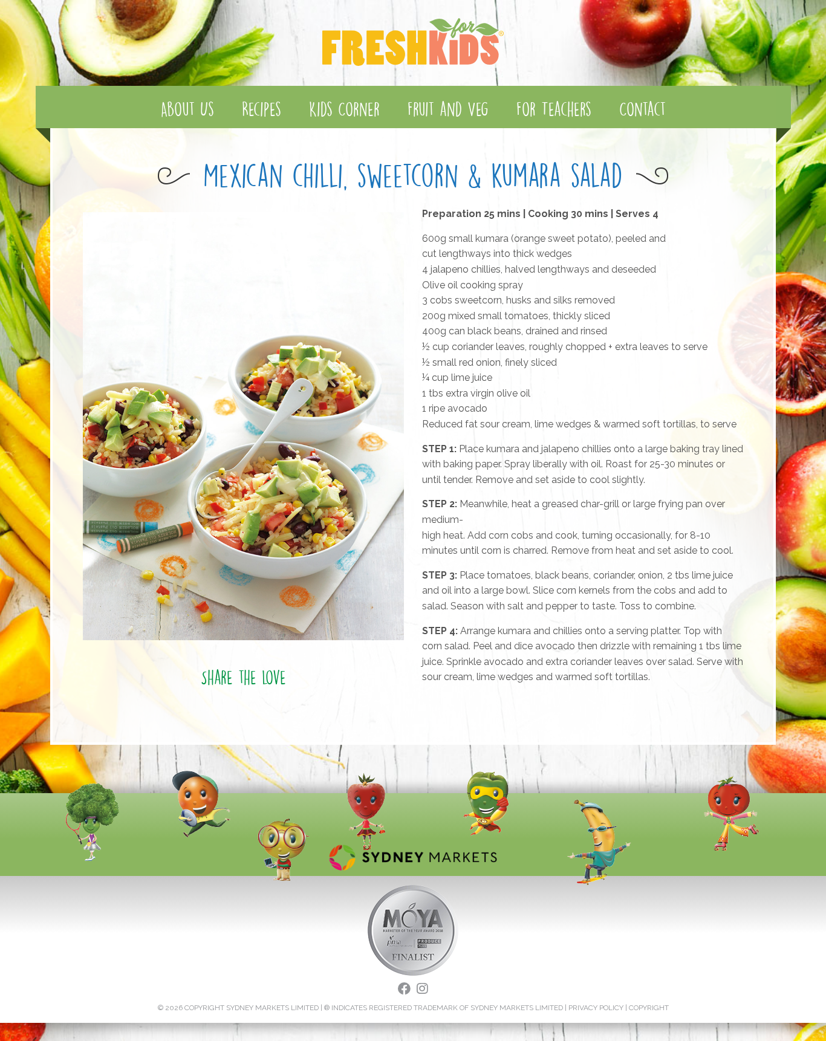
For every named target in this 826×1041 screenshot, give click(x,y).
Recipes (261, 109)
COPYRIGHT (649, 1008)
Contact (642, 109)
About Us (187, 109)
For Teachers (553, 109)
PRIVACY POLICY (595, 1008)
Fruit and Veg (448, 109)
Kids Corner (344, 109)
